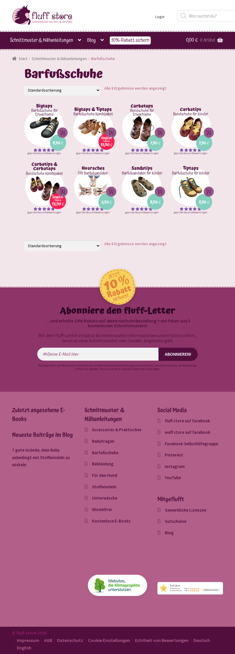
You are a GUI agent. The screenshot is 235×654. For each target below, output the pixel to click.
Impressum (28, 640)
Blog (91, 40)
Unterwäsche (104, 498)
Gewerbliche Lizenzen (185, 510)
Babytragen (103, 441)
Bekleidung (102, 464)
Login (159, 16)
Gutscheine (175, 521)
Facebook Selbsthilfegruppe (191, 443)
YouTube (173, 477)
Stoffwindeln (104, 486)
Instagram (175, 466)
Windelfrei (102, 509)
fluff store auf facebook (187, 420)
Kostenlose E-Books (111, 521)
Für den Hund (104, 475)
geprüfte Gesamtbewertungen (44, 153)
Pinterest (174, 455)
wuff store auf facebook (187, 432)
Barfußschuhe (105, 452)
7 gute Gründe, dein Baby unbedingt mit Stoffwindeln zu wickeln (41, 457)
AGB (48, 640)
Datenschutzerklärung (118, 365)
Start (23, 58)
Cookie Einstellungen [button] (109, 640)
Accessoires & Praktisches (117, 429)
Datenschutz (70, 640)
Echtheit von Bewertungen (162, 640)
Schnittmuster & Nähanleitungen (41, 40)
